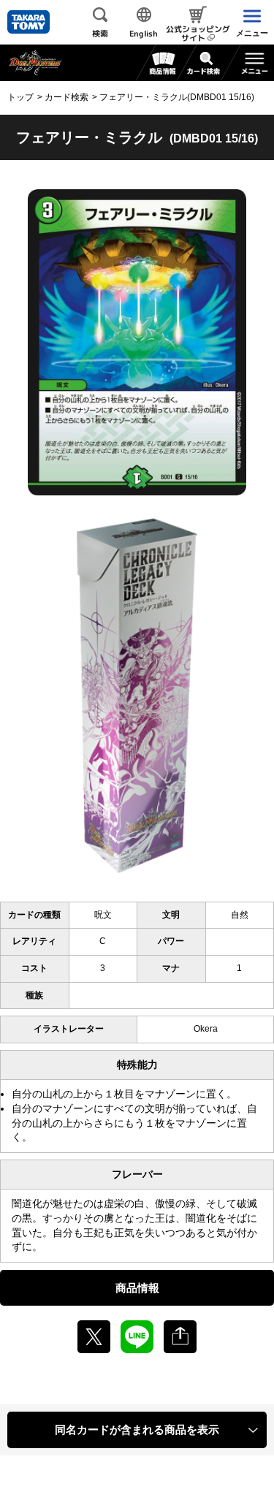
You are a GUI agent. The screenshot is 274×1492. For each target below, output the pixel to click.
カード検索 (66, 97)
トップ (20, 97)
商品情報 (137, 1288)
